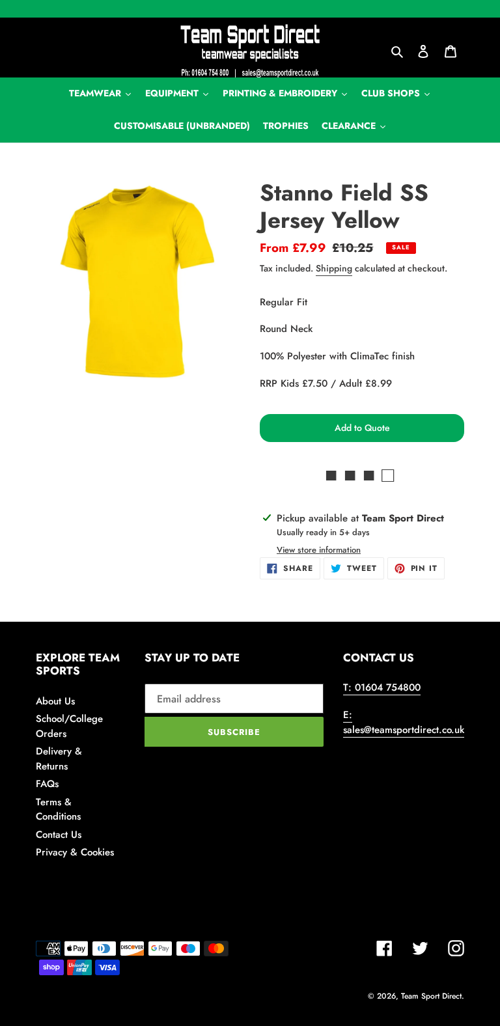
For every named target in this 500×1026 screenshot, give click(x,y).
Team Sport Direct (431, 996)
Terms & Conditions (58, 809)
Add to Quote (362, 427)
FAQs (47, 784)
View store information (319, 550)
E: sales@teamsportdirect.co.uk (403, 722)
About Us (55, 701)
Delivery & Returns (59, 758)
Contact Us (58, 834)
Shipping (334, 268)
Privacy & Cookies (75, 852)
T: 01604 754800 (382, 687)
